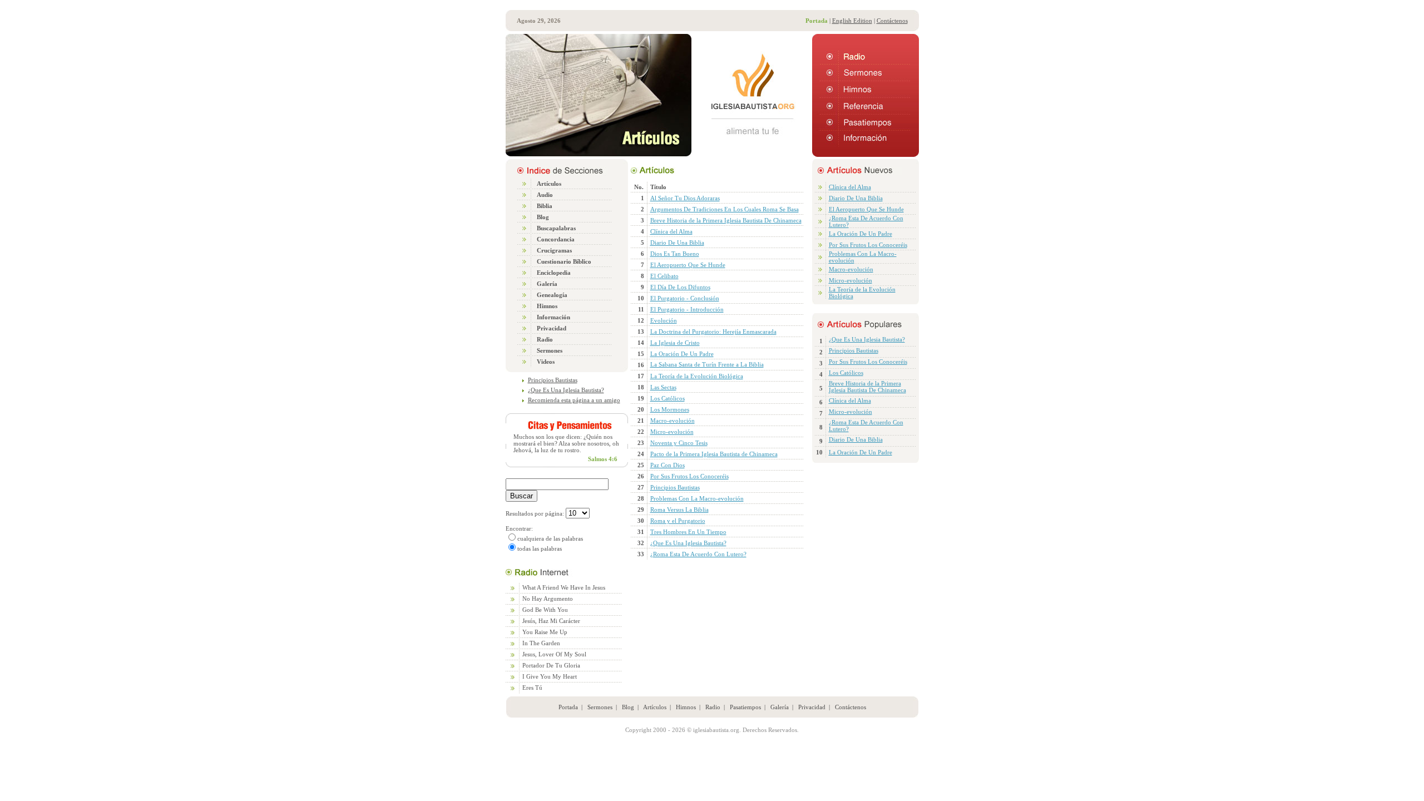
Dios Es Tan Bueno (674, 253)
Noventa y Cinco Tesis (679, 442)
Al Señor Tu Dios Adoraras (685, 198)
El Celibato (664, 276)
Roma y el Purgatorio (677, 520)
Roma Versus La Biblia (679, 509)
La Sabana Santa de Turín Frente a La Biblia (707, 364)
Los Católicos (667, 398)
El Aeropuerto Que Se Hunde (687, 264)
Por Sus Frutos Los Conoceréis (689, 476)
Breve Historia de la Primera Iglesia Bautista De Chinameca (726, 220)
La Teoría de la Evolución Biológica (696, 376)
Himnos (686, 707)
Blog (628, 707)
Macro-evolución (672, 420)
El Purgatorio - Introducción (687, 309)
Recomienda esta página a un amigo (574, 400)
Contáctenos (892, 20)
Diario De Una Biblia (677, 242)
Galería (779, 707)
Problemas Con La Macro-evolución (697, 498)
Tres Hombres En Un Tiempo (688, 531)
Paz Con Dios (667, 465)
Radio (712, 707)
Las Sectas (663, 387)
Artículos (654, 707)
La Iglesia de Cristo (675, 342)
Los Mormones (669, 409)
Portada (568, 707)
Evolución (663, 320)
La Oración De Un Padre (682, 353)
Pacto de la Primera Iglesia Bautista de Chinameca (714, 454)
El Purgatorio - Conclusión (684, 298)
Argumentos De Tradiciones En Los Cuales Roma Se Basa (724, 209)
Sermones (599, 707)
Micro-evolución (672, 431)
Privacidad (811, 707)
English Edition (852, 20)
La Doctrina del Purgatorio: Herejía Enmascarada (713, 331)
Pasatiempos (745, 707)
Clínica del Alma (671, 231)
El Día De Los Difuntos (680, 287)
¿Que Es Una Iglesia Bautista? (566, 390)
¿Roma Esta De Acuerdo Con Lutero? (698, 554)
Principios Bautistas (552, 380)
